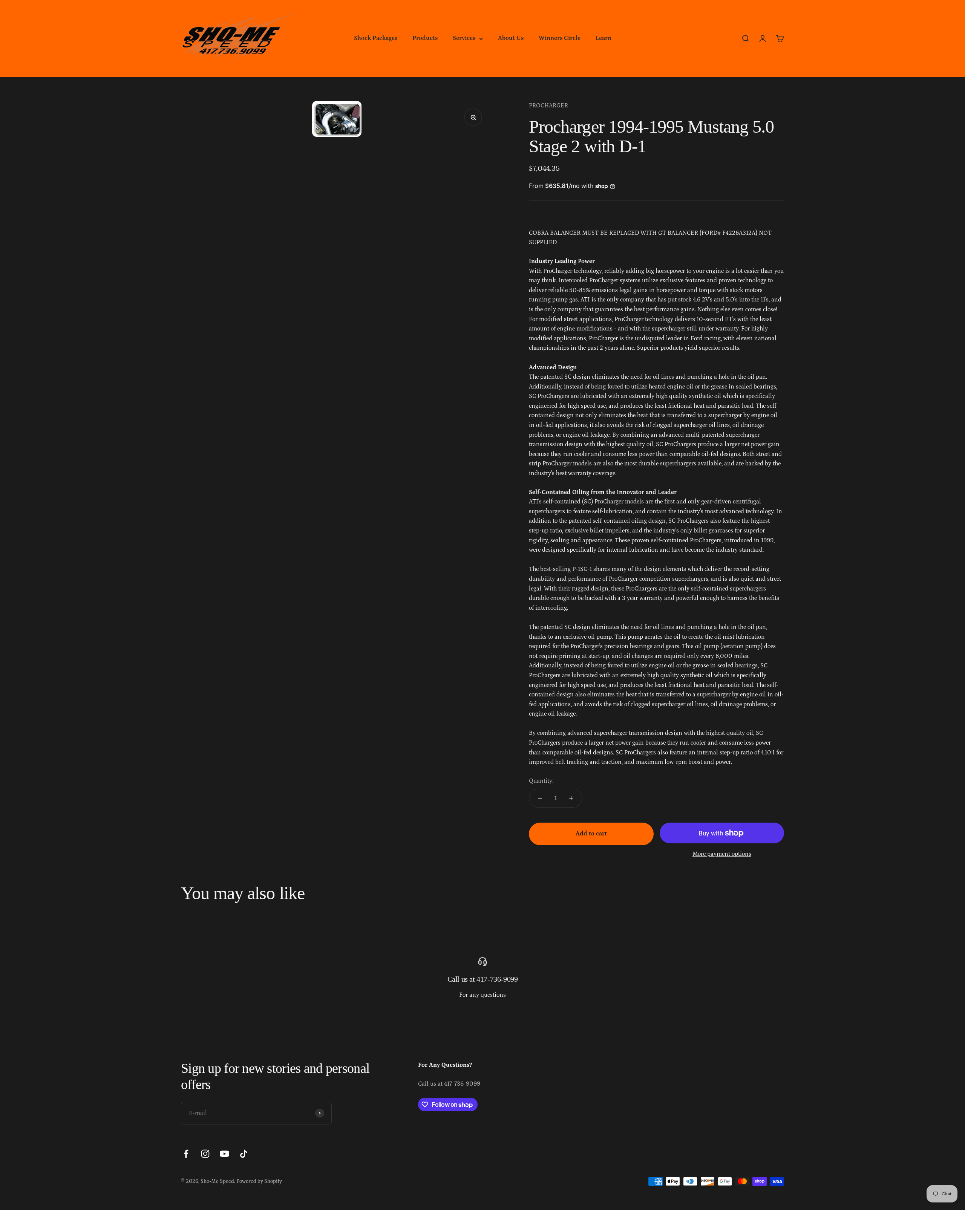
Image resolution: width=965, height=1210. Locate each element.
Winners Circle (560, 38)
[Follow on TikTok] (244, 1154)
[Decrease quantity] (540, 798)
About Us (511, 38)
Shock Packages (375, 38)
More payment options (721, 854)
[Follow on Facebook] (186, 1154)
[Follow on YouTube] (224, 1154)
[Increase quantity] (571, 798)
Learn (603, 38)
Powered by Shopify (259, 1181)
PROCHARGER (548, 105)
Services (464, 38)
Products (425, 38)
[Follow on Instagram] (205, 1154)
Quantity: (541, 780)
